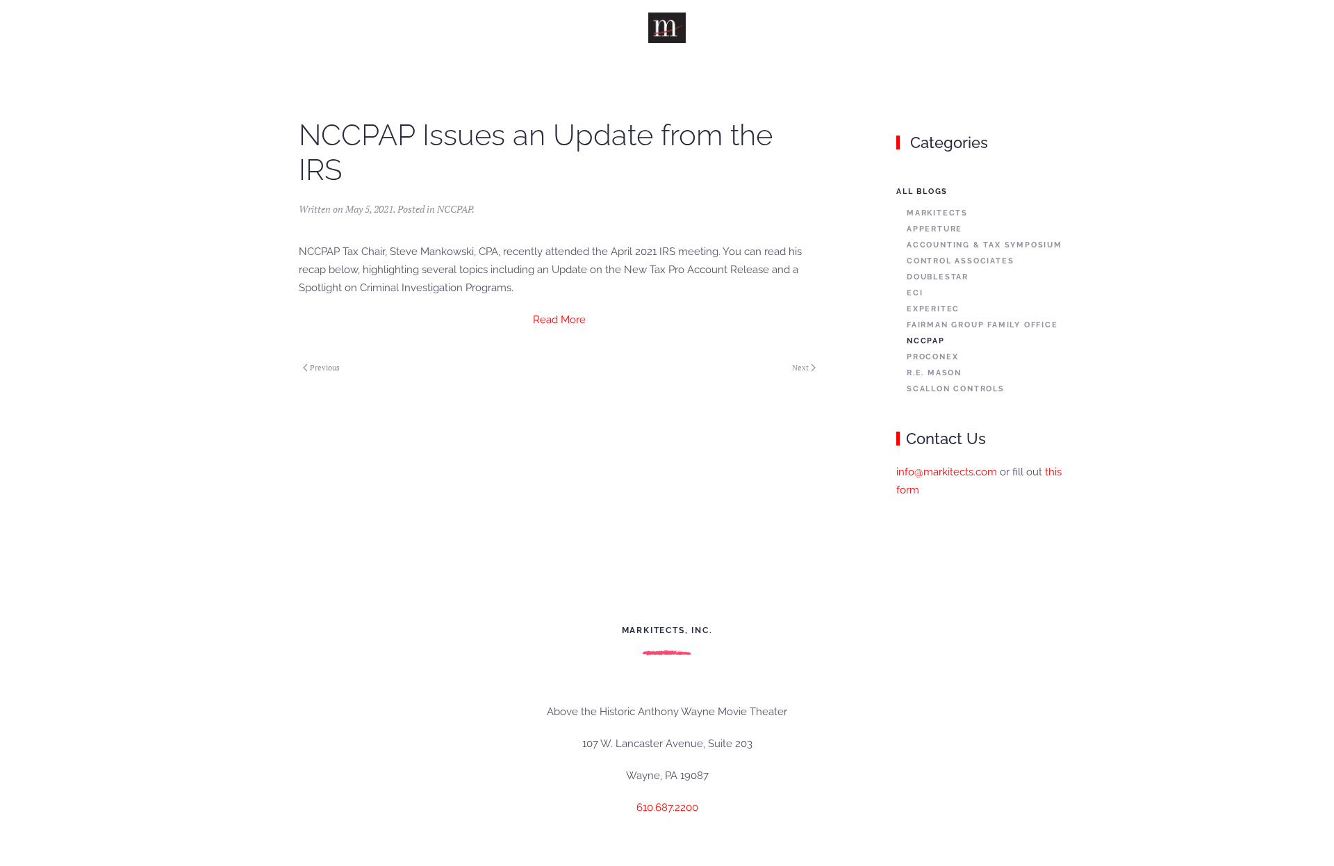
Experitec (933, 308)
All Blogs (922, 191)
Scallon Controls (956, 388)
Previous (325, 368)
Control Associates (960, 260)
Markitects (937, 213)
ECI (915, 292)
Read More (559, 319)
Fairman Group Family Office (982, 324)
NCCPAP (454, 208)
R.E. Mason (934, 372)
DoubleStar (938, 276)
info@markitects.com (946, 472)
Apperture (934, 229)
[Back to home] (667, 28)
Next (800, 368)
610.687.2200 (667, 807)
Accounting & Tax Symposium (984, 245)
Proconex (932, 356)
